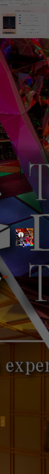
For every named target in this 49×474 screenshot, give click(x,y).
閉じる (25, 246)
